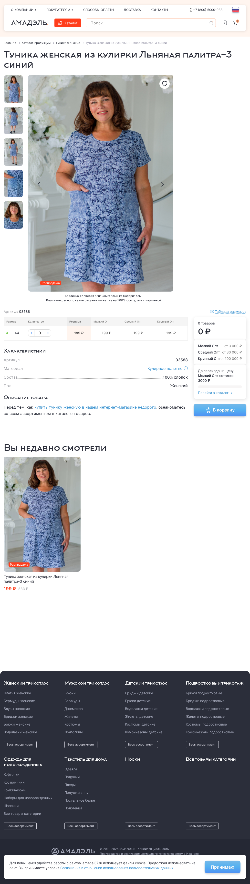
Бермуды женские (19, 701)
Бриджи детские (139, 693)
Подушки (72, 777)
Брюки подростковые (204, 693)
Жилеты (71, 716)
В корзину (224, 410)
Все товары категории (22, 813)
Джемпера (73, 709)
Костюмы (72, 724)
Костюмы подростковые (206, 724)
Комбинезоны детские (143, 732)
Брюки (69, 693)
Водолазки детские (141, 709)
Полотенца (73, 808)
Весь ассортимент (20, 744)
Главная (10, 43)
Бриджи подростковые (205, 701)
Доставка (132, 10)
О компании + (24, 10)
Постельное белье (79, 800)
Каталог (70, 23)
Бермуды (72, 701)
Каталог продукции (36, 43)
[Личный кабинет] (224, 23)
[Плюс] (48, 333)
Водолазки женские (20, 732)
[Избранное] (164, 84)
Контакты (159, 10)
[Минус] (31, 333)
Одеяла (70, 769)
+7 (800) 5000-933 (207, 10)
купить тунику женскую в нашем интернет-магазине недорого (95, 407)
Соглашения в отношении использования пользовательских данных (117, 868)
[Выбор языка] (235, 9)
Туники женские (68, 43)
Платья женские (17, 693)
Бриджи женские (18, 716)
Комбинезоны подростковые (210, 732)
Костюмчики (14, 782)
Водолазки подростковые (207, 709)
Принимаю (222, 867)
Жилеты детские (139, 716)
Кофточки (11, 774)
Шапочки (11, 806)
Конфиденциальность (153, 849)
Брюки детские (138, 701)
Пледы (70, 785)
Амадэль (29, 23)
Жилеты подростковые (205, 716)
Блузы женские (17, 709)
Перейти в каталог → (215, 393)
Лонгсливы (73, 732)
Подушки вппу (76, 792)
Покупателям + (59, 10)
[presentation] (39, 184)
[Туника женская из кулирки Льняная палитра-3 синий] (42, 514)
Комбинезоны (15, 790)
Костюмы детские (140, 724)
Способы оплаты (98, 10)
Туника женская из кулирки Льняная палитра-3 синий (36, 579)
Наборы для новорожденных (28, 798)
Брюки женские (17, 724)
